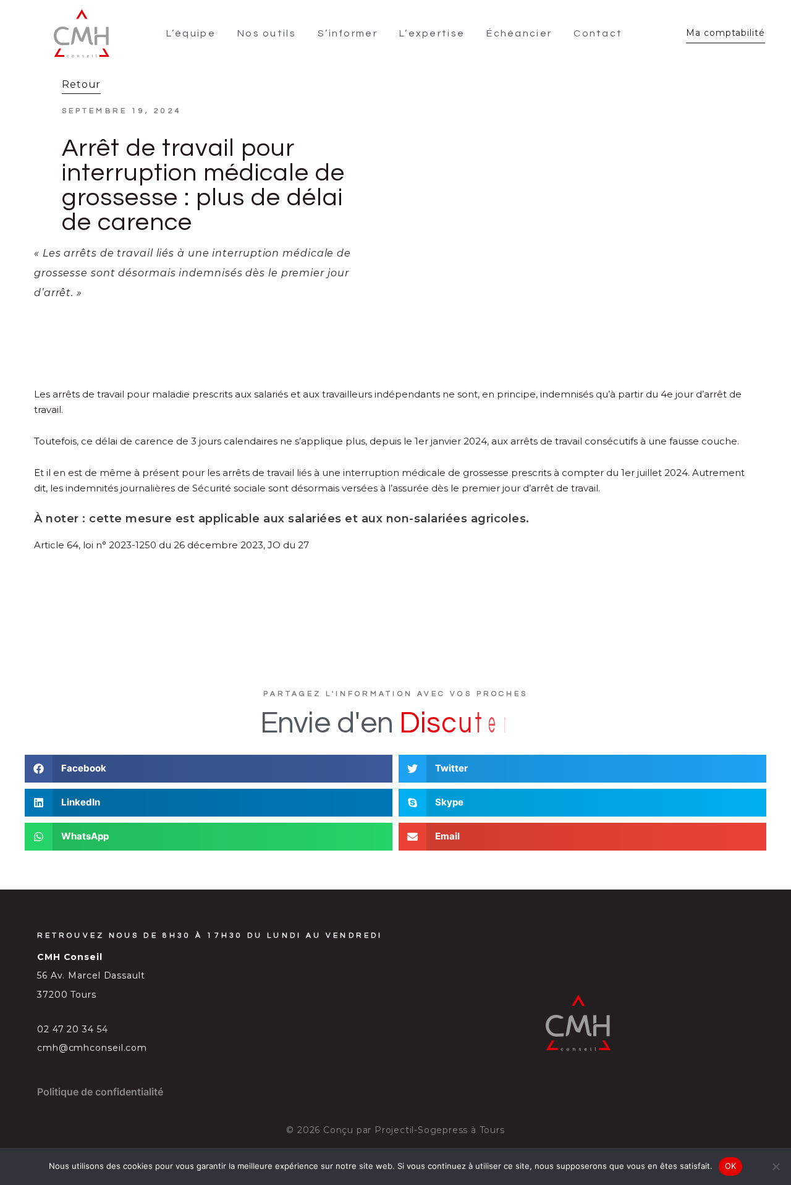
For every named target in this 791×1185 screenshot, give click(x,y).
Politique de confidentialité (100, 1091)
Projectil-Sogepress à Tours (439, 1130)
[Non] (775, 1166)
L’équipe (191, 33)
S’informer (348, 33)
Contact (597, 33)
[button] (208, 769)
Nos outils (266, 33)
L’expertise (432, 33)
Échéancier (519, 33)
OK (731, 1166)
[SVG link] (81, 33)
